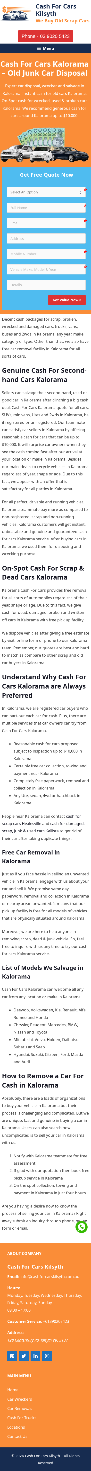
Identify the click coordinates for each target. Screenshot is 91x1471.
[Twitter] (24, 1356)
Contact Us (17, 1436)
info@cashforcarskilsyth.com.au (49, 1276)
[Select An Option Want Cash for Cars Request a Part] (46, 192)
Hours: (13, 1287)
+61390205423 (56, 1321)
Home (12, 1389)
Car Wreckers (19, 1399)
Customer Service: (24, 1321)
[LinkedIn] (35, 1356)
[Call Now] (81, 1227)
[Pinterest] (12, 1356)
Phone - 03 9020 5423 (46, 36)
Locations (16, 1427)
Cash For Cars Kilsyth (56, 10)
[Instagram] (47, 1356)
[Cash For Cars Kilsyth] (16, 13)
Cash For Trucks (21, 1417)
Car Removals (19, 1408)
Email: (13, 1276)
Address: (15, 1332)
